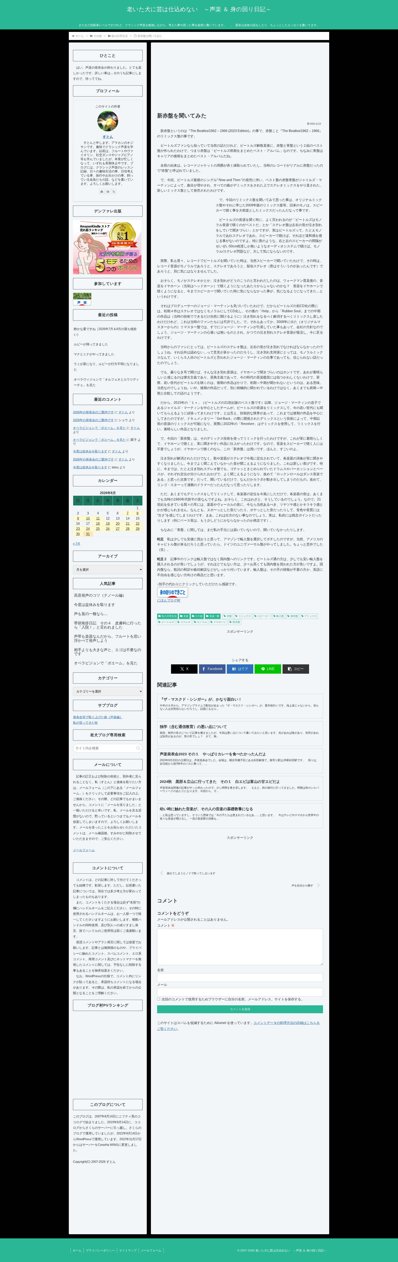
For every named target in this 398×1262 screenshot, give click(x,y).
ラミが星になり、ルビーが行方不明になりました (106, 366)
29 (138, 529)
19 (108, 523)
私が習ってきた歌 (85, 722)
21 (128, 523)
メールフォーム (84, 850)
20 (118, 523)
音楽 (185, 616)
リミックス (244, 616)
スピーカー (263, 616)
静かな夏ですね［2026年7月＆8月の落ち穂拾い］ (105, 331)
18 (98, 523)
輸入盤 (280, 616)
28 (128, 529)
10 (88, 518)
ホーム (77, 1250)
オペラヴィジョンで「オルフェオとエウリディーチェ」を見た (106, 382)
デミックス (311, 616)
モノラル (202, 622)
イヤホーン (220, 622)
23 (78, 529)
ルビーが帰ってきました (91, 344)
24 (88, 529)
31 (88, 534)
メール (162, 984)
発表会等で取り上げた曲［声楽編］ (98, 717)
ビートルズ (167, 622)
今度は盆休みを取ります (90, 451)
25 (98, 529)
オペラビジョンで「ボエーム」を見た (99, 428)
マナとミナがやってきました (94, 354)
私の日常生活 (169, 616)
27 (118, 529)
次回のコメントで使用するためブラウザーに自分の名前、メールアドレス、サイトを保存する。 (233, 999)
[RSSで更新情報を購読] (113, 191)
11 (98, 518)
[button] (296, 669)
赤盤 (229, 616)
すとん (108, 137)
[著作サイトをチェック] (101, 191)
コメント (166, 925)
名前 (160, 970)
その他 (199, 616)
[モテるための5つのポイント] (107, 247)
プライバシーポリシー (100, 1250)
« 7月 (76, 543)
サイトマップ (128, 1250)
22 (138, 523)
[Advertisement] (240, 79)
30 (78, 534)
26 (108, 529)
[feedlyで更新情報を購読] (107, 191)
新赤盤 (236, 622)
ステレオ (186, 622)
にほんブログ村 (168, 600)
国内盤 (294, 616)
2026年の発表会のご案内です (93, 412)
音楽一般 (214, 616)
